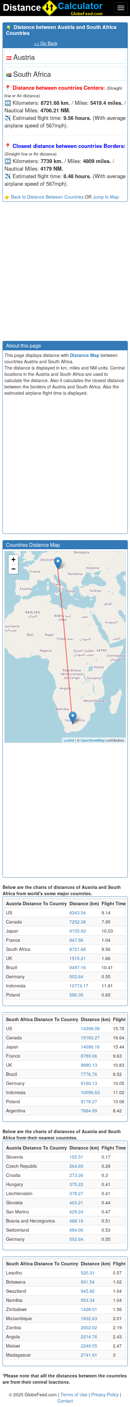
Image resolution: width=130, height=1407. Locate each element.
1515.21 (77, 958)
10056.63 (90, 1092)
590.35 (76, 995)
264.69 (76, 1166)
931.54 (88, 1282)
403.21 (76, 1202)
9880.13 (89, 1065)
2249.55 (89, 1345)
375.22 (76, 1184)
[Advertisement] (65, 273)
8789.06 (89, 1056)
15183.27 (90, 1037)
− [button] (13, 569)
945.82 (88, 1291)
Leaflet (69, 740)
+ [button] (13, 559)
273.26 (76, 1175)
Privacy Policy (105, 1394)
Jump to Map (106, 197)
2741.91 (89, 1355)
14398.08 (90, 1028)
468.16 (76, 1221)
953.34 (88, 1300)
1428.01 (89, 1309)
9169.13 (89, 1083)
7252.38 (77, 921)
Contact (65, 1401)
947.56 (76, 940)
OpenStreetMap (92, 740)
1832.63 (89, 1318)
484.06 (76, 1230)
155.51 (76, 1157)
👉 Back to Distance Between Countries (44, 197)
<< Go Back (45, 43)
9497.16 (77, 967)
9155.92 (77, 931)
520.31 (88, 1272)
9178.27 (89, 1101)
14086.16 (90, 1046)
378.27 (76, 1193)
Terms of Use (75, 1394)
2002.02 (89, 1327)
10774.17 (78, 985)
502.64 (76, 976)
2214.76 (89, 1336)
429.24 (76, 1211)
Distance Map (84, 355)
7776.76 (89, 1074)
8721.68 (77, 949)
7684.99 (89, 1110)
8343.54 (77, 912)
